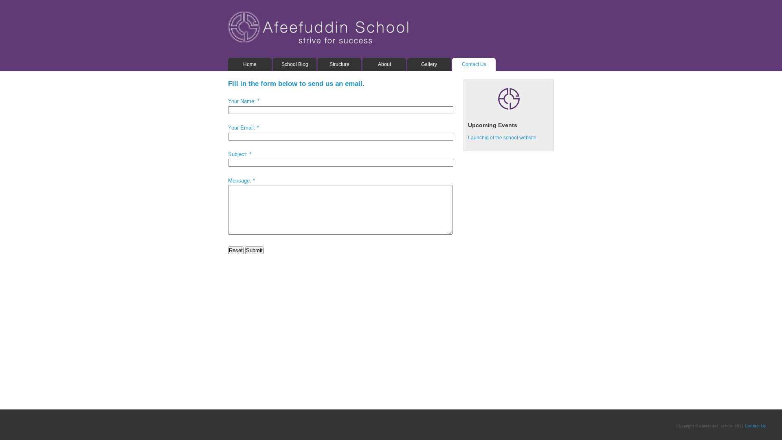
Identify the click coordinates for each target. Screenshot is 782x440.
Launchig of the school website (502, 137)
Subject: (238, 154)
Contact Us (474, 64)
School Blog (294, 64)
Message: (239, 181)
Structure (339, 64)
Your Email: (241, 128)
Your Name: (242, 101)
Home (250, 64)
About (384, 64)
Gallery (429, 64)
